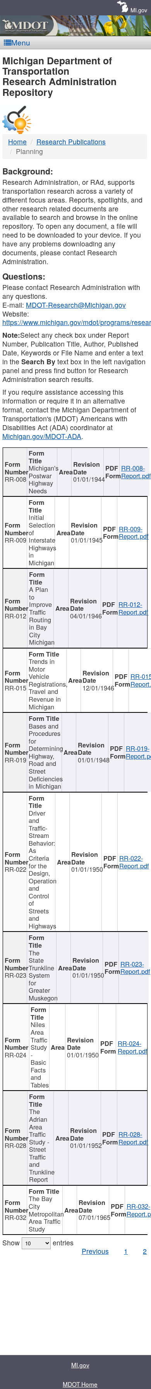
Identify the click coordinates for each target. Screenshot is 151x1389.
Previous (95, 1251)
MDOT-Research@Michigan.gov (76, 305)
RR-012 (15, 615)
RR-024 (15, 1054)
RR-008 (15, 479)
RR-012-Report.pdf (133, 608)
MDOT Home (80, 1384)
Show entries (38, 1242)
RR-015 (15, 687)
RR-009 (15, 540)
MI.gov (138, 10)
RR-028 (15, 1145)
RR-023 (15, 975)
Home (17, 141)
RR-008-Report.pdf (136, 471)
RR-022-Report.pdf (134, 861)
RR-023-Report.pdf (135, 967)
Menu (20, 42)
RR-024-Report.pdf (133, 1047)
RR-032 (15, 1217)
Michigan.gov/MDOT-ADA (41, 436)
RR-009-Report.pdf (134, 532)
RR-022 (15, 869)
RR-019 (15, 759)
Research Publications (71, 141)
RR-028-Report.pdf (133, 1137)
